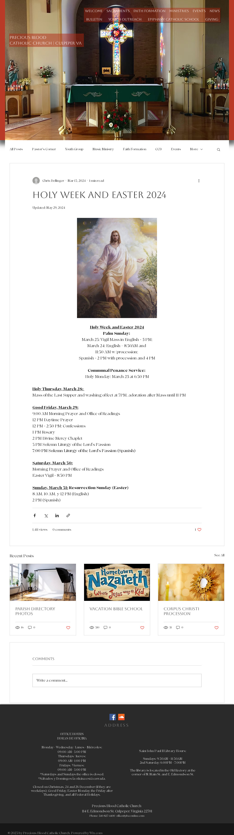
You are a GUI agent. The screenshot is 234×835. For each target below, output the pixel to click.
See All (219, 555)
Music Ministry (103, 149)
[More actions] (199, 180)
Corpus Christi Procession (181, 611)
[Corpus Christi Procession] (191, 582)
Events (176, 149)
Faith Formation (134, 149)
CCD (158, 149)
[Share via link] (68, 515)
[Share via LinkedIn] (57, 515)
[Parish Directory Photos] (43, 582)
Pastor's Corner (44, 149)
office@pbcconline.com (130, 816)
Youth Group (74, 149)
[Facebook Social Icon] (112, 717)
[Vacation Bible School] (117, 582)
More (194, 149)
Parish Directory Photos (35, 611)
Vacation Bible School (116, 608)
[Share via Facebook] (34, 515)
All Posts (16, 149)
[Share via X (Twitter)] (46, 515)
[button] (117, 11)
